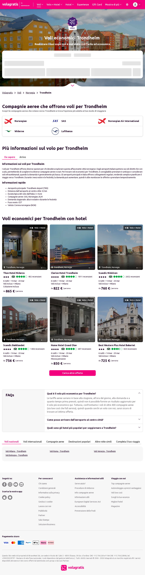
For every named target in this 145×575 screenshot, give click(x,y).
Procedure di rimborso (84, 488)
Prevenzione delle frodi (85, 511)
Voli (19, 92)
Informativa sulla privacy (49, 493)
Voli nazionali (11, 441)
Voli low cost (116, 493)
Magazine (115, 506)
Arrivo (23, 157)
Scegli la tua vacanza (120, 497)
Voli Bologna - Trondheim (17, 455)
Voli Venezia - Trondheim (105, 451)
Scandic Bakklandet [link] (13, 345)
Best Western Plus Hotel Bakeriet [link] (117, 345)
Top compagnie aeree (120, 483)
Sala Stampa (44, 520)
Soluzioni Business (47, 524)
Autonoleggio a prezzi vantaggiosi (126, 488)
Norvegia (30, 92)
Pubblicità (43, 511)
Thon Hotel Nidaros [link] (14, 273)
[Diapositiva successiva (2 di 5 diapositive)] (44, 247)
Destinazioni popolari (79, 441)
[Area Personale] (137, 4)
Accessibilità (80, 506)
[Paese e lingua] (127, 4)
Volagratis (7, 92)
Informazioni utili (82, 497)
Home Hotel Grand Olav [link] (64, 345)
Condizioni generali (47, 488)
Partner (42, 515)
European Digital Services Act (88, 502)
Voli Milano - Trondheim (16, 451)
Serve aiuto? (80, 483)
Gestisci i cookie (46, 502)
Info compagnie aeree (84, 493)
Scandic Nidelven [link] (108, 273)
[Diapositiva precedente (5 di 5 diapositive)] (5, 247)
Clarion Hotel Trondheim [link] (64, 273)
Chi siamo (43, 483)
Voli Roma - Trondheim (59, 451)
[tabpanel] (72, 184)
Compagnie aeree (55, 441)
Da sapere (9, 157)
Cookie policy (44, 497)
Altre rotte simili (103, 441)
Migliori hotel (117, 502)
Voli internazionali (32, 441)
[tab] (9, 157)
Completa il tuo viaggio (128, 441)
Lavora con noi (45, 506)
